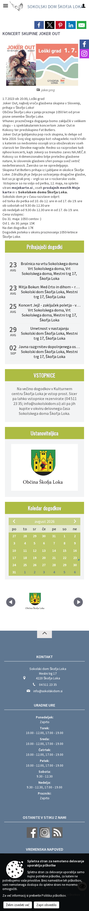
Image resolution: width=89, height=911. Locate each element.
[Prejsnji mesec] (14, 521)
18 (25, 557)
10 (14, 550)
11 (25, 550)
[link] (39, 25)
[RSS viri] (57, 837)
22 (64, 557)
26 (34, 565)
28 (25, 536)
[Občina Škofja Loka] (35, 601)
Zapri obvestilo (46, 905)
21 (54, 557)
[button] (10, 602)
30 (43, 536)
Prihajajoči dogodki (44, 246)
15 (64, 550)
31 (54, 536)
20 (43, 557)
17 (14, 557)
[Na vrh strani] (44, 634)
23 (75, 557)
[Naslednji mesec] (75, 521)
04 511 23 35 (48, 685)
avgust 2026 (45, 521)
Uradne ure (44, 705)
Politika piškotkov (54, 895)
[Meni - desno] (83, 5)
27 (14, 536)
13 (43, 550)
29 (34, 536)
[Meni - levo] (5, 5)
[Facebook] (84, 44)
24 (14, 565)
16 (75, 550)
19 (34, 557)
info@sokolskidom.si (48, 691)
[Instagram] (84, 53)
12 (34, 550)
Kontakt (44, 656)
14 (54, 550)
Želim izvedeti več (17, 905)
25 (25, 565)
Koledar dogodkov (44, 508)
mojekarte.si (22, 187)
